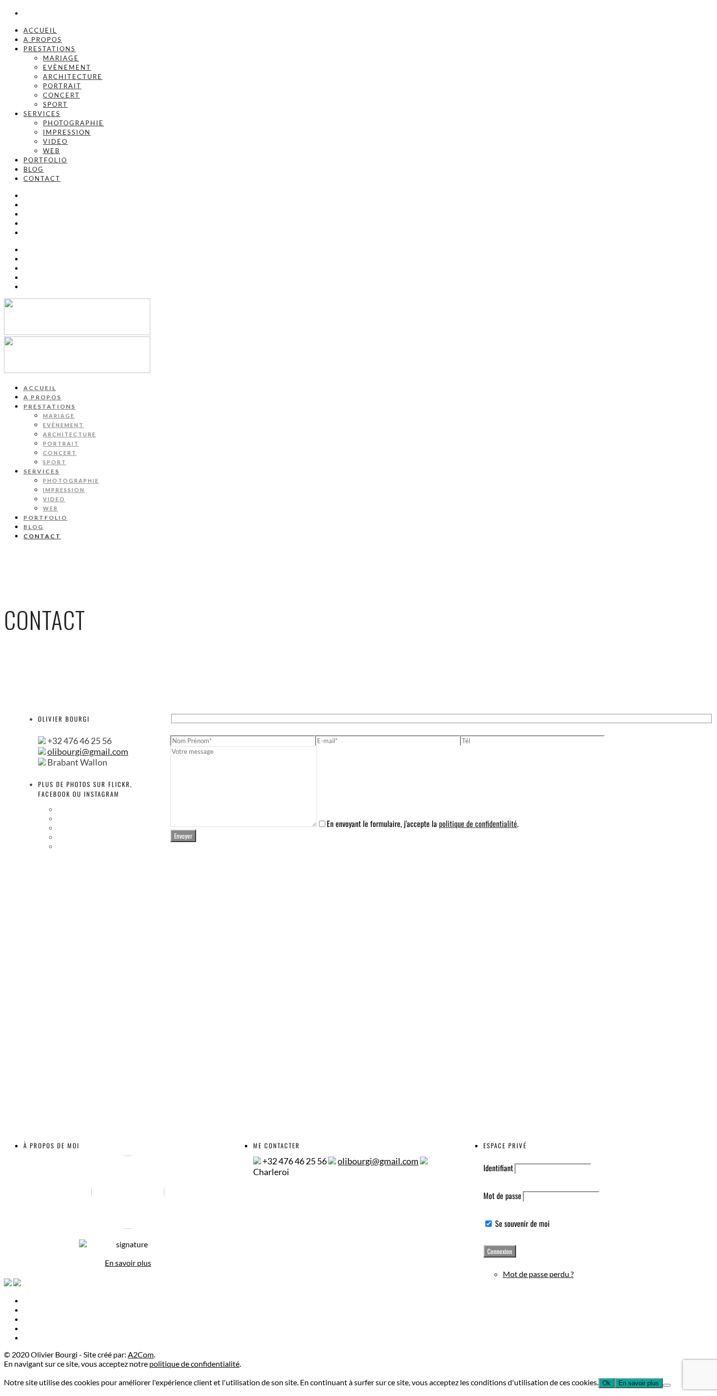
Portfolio (45, 160)
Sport (55, 104)
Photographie (73, 123)
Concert (61, 95)
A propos (42, 39)
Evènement (67, 67)
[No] (667, 1385)
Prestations (49, 49)
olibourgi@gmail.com (87, 751)
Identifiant (498, 1168)
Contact (41, 178)
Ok (606, 1383)
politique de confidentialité (478, 823)
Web (51, 151)
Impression (67, 132)
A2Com (141, 1354)
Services (41, 114)
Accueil (40, 30)
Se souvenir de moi (521, 1223)
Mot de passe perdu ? (538, 1273)
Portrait (62, 86)
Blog (33, 169)
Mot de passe (502, 1195)
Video (55, 141)
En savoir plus (128, 1262)
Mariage (61, 58)
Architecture (72, 76)
